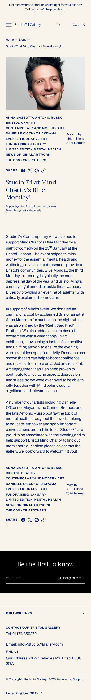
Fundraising (17, 144)
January (38, 144)
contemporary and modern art (35, 128)
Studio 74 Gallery (35, 679)
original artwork (33, 154)
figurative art (33, 139)
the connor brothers (26, 160)
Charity (28, 122)
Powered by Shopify (69, 679)
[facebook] (23, 170)
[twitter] (29, 170)
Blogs (22, 39)
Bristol (13, 122)
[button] (8, 24)
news (11, 154)
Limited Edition (19, 149)
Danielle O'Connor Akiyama (31, 133)
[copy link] (43, 170)
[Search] (58, 24)
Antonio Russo (48, 117)
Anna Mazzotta (20, 117)
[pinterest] (36, 170)
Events (12, 139)
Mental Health (47, 149)
